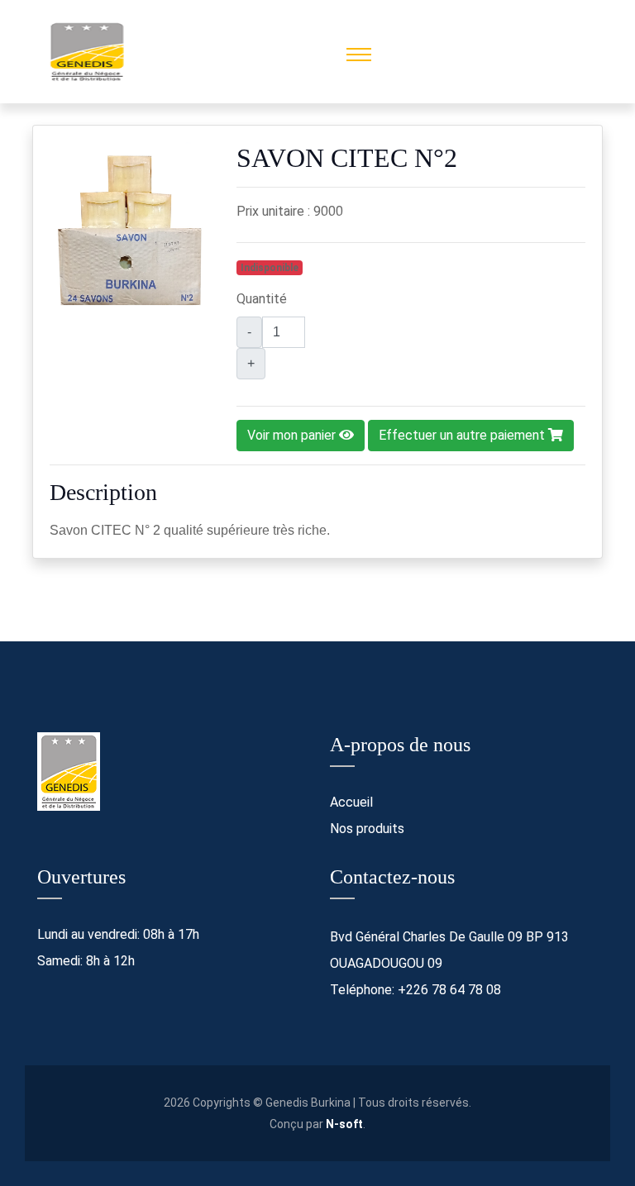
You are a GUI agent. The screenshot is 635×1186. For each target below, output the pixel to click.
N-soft (344, 1124)
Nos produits (367, 828)
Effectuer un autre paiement (463, 435)
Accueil (351, 802)
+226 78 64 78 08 (449, 990)
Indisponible (269, 268)
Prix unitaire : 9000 (289, 211)
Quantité (261, 299)
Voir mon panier (293, 435)
